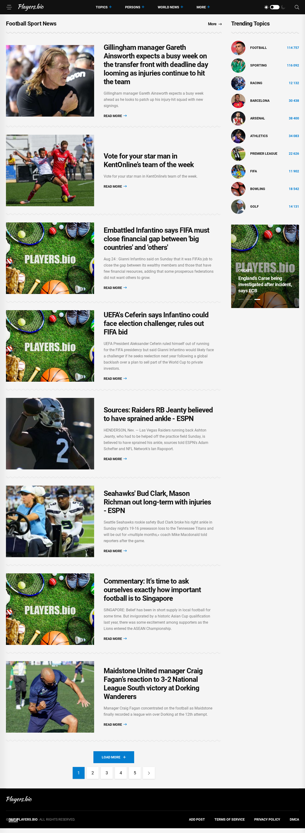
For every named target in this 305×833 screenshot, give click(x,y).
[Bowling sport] (238, 189)
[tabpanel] (265, 266)
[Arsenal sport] (238, 118)
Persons (132, 7)
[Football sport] (238, 48)
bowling (257, 189)
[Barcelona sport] (238, 101)
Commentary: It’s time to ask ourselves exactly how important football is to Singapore (152, 589)
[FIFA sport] (238, 171)
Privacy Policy (267, 819)
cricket (245, 270)
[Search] (297, 7)
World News (168, 7)
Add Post (197, 819)
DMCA (294, 819)
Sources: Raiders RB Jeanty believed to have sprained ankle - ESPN (158, 414)
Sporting (258, 65)
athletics (259, 136)
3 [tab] (257, 299)
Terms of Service (229, 819)
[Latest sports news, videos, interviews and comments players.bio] (31, 7)
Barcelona (259, 101)
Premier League (263, 153)
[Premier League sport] (238, 153)
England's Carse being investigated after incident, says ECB (265, 284)
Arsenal (257, 118)
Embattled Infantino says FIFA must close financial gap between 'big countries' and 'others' (156, 239)
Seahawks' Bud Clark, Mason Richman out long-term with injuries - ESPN (157, 502)
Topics (102, 7)
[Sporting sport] (238, 65)
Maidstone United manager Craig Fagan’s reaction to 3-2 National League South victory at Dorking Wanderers (153, 684)
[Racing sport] (238, 83)
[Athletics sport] (238, 136)
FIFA (253, 171)
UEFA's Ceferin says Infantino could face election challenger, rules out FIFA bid (156, 323)
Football (258, 48)
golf (254, 206)
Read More (113, 116)
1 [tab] (241, 299)
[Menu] (9, 7)
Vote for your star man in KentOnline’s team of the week (149, 160)
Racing (256, 83)
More (201, 7)
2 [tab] (249, 299)
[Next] (149, 773)
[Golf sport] (238, 206)
